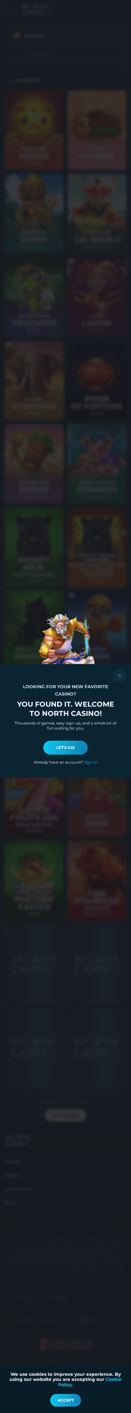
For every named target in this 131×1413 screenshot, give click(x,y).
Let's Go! (65, 747)
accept (66, 1400)
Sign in (90, 762)
